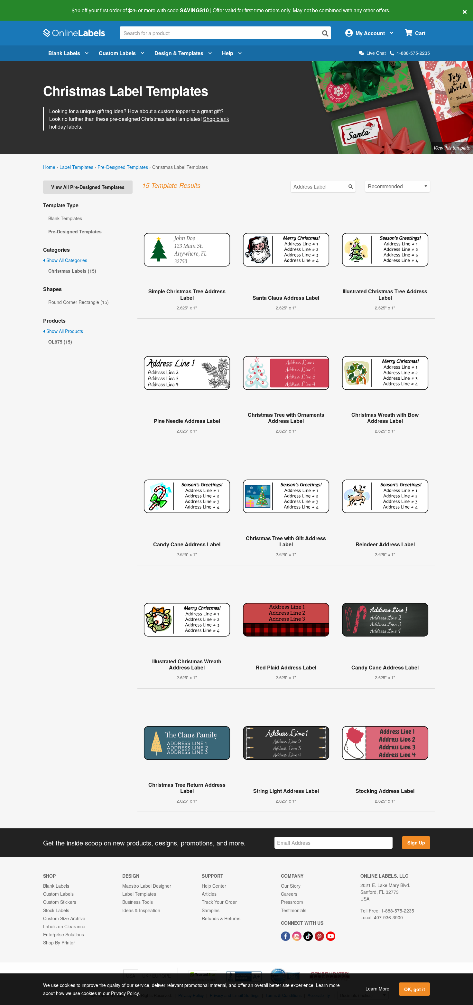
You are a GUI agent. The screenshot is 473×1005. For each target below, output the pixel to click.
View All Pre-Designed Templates (88, 187)
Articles (209, 894)
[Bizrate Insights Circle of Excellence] (298, 969)
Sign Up (416, 842)
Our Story (291, 886)
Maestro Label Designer (146, 886)
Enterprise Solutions (63, 934)
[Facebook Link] (286, 935)
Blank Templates (65, 218)
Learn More (377, 988)
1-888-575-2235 (413, 53)
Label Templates (76, 167)
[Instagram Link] (297, 935)
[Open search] (325, 33)
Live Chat (376, 53)
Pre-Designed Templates (122, 167)
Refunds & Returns (221, 918)
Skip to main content (23, 6)
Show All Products (64, 331)
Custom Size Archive (64, 918)
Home (49, 167)
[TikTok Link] (308, 935)
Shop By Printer (59, 942)
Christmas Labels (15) (72, 271)
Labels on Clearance (64, 926)
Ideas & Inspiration (141, 910)
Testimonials (293, 910)
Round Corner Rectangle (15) (78, 302)
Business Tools (137, 902)
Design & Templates (178, 53)
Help (227, 53)
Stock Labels (56, 910)
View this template (451, 147)
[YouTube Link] (330, 935)
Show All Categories (66, 260)
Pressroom (292, 902)
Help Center (214, 886)
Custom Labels (117, 53)
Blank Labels (64, 53)
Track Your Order (219, 902)
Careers (289, 894)
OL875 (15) (60, 341)
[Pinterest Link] (320, 935)
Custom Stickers (59, 902)
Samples (210, 910)
